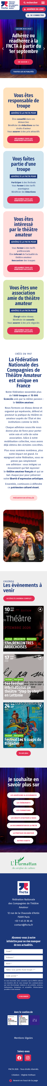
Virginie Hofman (28, 1075)
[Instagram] (28, 1058)
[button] (43, 2)
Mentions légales (23, 1038)
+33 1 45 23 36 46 (23, 921)
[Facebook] (19, 1058)
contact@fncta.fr (23, 924)
